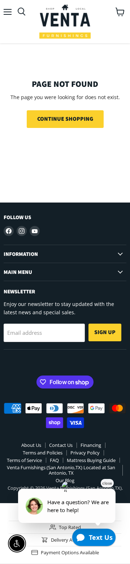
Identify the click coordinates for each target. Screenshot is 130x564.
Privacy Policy (85, 452)
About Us (31, 445)
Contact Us (61, 445)
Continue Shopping (65, 119)
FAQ (54, 460)
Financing (91, 445)
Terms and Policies (42, 452)
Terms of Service (24, 460)
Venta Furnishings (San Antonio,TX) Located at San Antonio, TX (61, 470)
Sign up (105, 332)
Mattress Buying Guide (91, 460)
